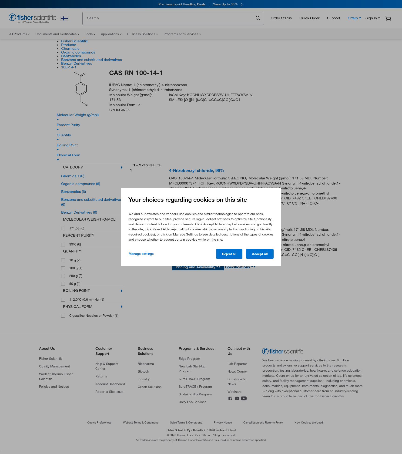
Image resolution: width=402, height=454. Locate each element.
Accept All (260, 254)
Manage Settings (141, 254)
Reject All (229, 254)
